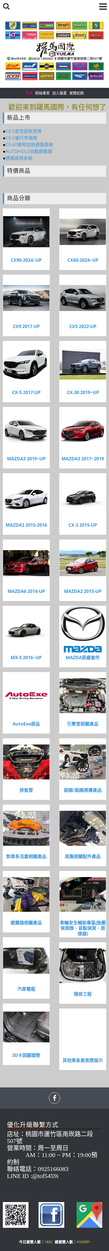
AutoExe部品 (26, 724)
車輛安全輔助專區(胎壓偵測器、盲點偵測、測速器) (83, 928)
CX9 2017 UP (26, 326)
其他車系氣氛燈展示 (83, 1060)
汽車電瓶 (26, 989)
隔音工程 (83, 994)
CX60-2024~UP (82, 260)
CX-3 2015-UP (82, 525)
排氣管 (26, 790)
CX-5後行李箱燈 (21, 138)
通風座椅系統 (19, 158)
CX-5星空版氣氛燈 (24, 131)
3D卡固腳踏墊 (26, 1055)
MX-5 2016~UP (26, 657)
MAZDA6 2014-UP (26, 591)
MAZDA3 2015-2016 (26, 525)
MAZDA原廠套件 (83, 657)
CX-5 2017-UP (26, 392)
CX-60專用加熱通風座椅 (29, 145)
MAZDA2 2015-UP (82, 591)
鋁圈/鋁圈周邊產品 (83, 790)
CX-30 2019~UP (83, 392)
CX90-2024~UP (26, 260)
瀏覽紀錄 (76, 92)
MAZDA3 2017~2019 (82, 458)
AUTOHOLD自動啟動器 (29, 151)
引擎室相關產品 (82, 724)
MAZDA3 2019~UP (26, 458)
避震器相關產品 (26, 922)
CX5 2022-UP (82, 326)
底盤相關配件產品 (83, 856)
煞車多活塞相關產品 (26, 856)
